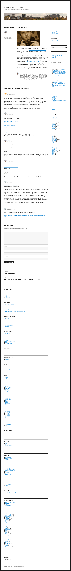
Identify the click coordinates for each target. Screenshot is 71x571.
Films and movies (8, 521)
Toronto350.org (7, 297)
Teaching (6, 545)
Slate (6, 405)
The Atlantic (7, 409)
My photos (53, 97)
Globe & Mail (7, 389)
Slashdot (6, 404)
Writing (6, 551)
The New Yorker (7, 415)
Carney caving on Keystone (57, 80)
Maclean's (7, 393)
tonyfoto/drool (7, 436)
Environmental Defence (9, 294)
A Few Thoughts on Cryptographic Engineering (13, 492)
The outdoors (7, 547)
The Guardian (7, 411)
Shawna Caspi (7, 370)
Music (6, 530)
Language (6, 526)
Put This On (7, 340)
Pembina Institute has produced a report (37, 49)
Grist (6, 319)
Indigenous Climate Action (9, 295)
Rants (6, 540)
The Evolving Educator (9, 343)
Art (5, 513)
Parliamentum (7, 338)
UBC (6, 473)
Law (5, 527)
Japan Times (7, 391)
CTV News (6, 386)
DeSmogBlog (7, 318)
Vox (5, 423)
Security (6, 542)
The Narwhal (7, 413)
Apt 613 (6, 432)
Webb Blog (7, 485)
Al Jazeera (6, 377)
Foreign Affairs (7, 388)
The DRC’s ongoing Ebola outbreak (59, 71)
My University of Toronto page (10, 470)
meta (6, 447)
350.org (6, 291)
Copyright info (54, 107)
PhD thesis (7, 533)
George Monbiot (8, 334)
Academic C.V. (55, 95)
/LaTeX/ (6, 443)
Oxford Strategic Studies (9, 493)
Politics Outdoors (8, 324)
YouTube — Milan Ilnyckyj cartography (58, 41)
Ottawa (6, 531)
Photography (54, 140)
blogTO (6, 380)
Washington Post (8, 424)
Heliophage (7, 320)
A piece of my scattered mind (10, 502)
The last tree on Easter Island (58, 81)
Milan (5, 34)
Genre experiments (8, 445)
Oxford (6, 532)
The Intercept (7, 412)
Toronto (6, 548)
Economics (9, 37)
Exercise (6, 520)
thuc (52, 102)
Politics (5, 38)
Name (5, 246)
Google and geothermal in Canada (11, 121)
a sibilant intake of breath (14, 8)
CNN (6, 385)
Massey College (7, 468)
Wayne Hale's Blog (8, 484)
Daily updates (7, 518)
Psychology (7, 539)
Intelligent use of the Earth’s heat (11, 185)
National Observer (8, 397)
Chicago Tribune (8, 384)
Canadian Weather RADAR (9, 304)
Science (6, 541)
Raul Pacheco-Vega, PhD (9, 458)
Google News (7, 390)
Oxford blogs (54, 98)
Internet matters (54, 128)
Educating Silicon (8, 333)
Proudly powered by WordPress (19, 566)
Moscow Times (7, 396)
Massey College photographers (10, 469)
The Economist (7, 410)
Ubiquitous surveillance (57, 70)
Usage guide (54, 56)
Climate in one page (8, 352)
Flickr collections (55, 33)
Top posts (53, 103)
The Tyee (6, 418)
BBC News (6, 379)
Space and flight (7, 543)
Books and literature (8, 516)
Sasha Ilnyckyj (7, 369)
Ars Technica (7, 378)
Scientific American (8, 483)
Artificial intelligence (8, 514)
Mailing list (54, 57)
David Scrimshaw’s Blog (9, 433)
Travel (53, 153)
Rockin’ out (6, 132)
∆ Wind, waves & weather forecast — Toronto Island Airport (15, 311)
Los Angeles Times (8, 392)
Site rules (53, 109)
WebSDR (6, 310)
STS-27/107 (7, 544)
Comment (6, 230)
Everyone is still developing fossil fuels (59, 72)
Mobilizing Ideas (8, 457)
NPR (6, 400)
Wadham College (8, 474)
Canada (5, 37)
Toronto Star (7, 422)
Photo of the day (7, 535)
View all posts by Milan (44, 79)
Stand (6, 296)
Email (5, 251)
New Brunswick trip (55, 30)
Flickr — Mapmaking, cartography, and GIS (59, 40)
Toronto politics (7, 472)
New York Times (8, 399)
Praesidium (7, 339)
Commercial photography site (57, 55)
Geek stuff (7, 522)
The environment (10, 38)
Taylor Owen (7, 459)
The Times (7, 417)
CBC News (6, 383)
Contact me (55, 96)
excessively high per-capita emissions (33, 61)
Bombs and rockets (8, 515)
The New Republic (8, 414)
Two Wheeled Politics (8, 505)
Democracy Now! (8, 387)
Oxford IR (6, 471)
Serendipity (7, 504)
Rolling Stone (7, 403)
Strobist (6, 342)
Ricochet (6, 402)
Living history (63, 69)
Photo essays (7, 534)
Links (6, 446)
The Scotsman (7, 416)
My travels (53, 108)
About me (53, 94)
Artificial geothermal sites (9, 125)
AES (5, 444)
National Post (7, 398)
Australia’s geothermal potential (11, 166)
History (53, 127)
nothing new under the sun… (10, 323)
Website (6, 256)
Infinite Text (7, 503)
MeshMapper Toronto (8, 309)
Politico (6, 401)
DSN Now (6, 305)
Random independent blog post (10, 341)
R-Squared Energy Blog (9, 325)
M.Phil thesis (7, 528)
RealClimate (7, 326)
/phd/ (6, 467)
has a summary (33, 52)
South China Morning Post (9, 406)
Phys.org (6, 482)
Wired (6, 425)
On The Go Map (7, 359)
